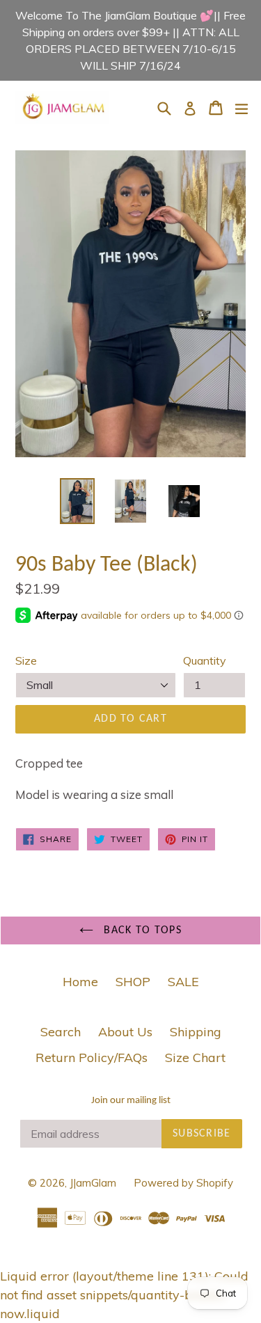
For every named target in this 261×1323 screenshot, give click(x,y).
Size (26, 660)
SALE (183, 982)
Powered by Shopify (183, 1182)
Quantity (204, 660)
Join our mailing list (131, 1100)
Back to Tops (141, 930)
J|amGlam (93, 1182)
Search (60, 1032)
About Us (125, 1032)
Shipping (195, 1032)
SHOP (133, 982)
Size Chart (195, 1057)
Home (80, 982)
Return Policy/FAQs (91, 1057)
